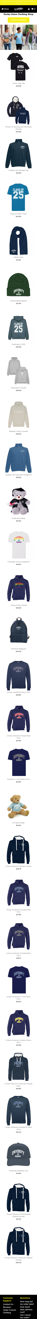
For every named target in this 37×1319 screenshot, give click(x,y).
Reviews (7, 1307)
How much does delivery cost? (26, 1309)
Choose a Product (18, 20)
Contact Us (8, 1304)
